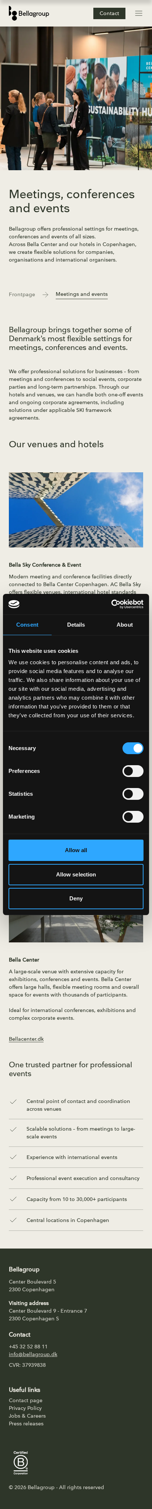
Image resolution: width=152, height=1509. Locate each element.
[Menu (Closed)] (138, 13)
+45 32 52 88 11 (28, 1347)
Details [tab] (76, 625)
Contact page (25, 1400)
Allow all (76, 850)
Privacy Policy (25, 1408)
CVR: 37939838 (27, 1365)
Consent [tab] (27, 625)
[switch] (133, 771)
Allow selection (76, 874)
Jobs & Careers (27, 1416)
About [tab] (125, 625)
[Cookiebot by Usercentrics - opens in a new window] (111, 604)
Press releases (26, 1424)
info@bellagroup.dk (33, 1354)
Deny (76, 898)
